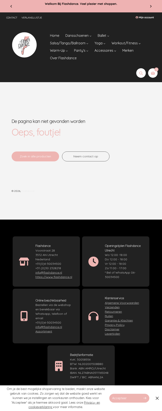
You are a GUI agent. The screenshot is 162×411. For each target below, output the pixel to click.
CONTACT (11, 17)
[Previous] (11, 6)
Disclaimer (112, 329)
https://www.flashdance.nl (53, 277)
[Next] (150, 6)
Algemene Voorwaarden (122, 303)
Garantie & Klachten (119, 320)
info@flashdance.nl (48, 272)
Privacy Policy (114, 325)
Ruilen (109, 316)
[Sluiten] (157, 398)
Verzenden (112, 307)
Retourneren (113, 312)
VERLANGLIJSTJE (32, 17)
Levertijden (112, 334)
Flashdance (27, 190)
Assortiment (43, 331)
